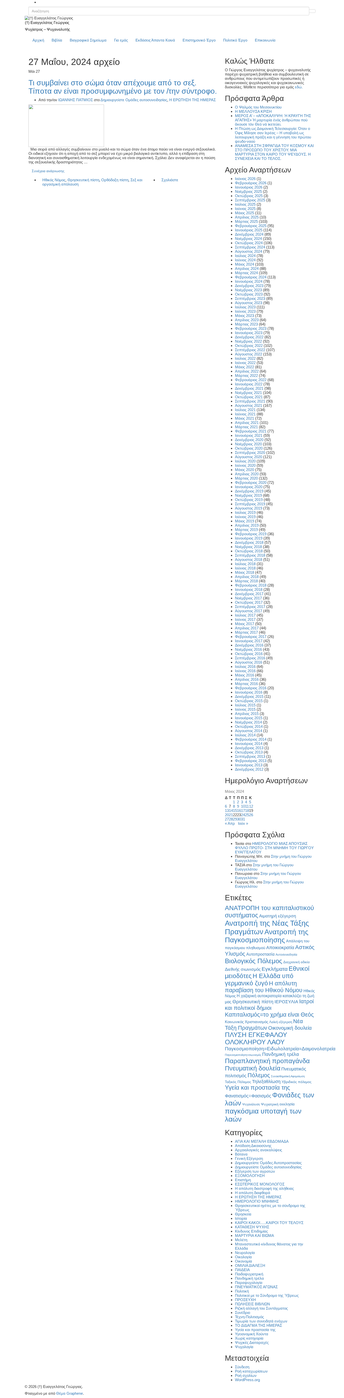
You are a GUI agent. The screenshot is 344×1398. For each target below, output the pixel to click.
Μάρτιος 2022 (246, 375)
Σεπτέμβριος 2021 (250, 401)
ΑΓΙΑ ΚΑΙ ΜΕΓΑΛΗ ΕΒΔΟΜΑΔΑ (262, 1141)
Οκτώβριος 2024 (249, 243)
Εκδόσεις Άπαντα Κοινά (155, 40)
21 (231, 815)
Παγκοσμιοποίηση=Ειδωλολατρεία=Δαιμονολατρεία (280, 1048)
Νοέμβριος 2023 (248, 290)
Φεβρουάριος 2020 (250, 482)
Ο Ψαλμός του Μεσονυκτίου (258, 107)
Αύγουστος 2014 (248, 731)
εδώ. (299, 87)
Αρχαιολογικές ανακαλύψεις (258, 1150)
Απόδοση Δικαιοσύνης (253, 1145)
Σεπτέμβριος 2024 (250, 247)
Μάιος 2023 (244, 315)
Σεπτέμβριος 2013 (250, 756)
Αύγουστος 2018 (248, 559)
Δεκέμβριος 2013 (249, 748)
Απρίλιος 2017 (247, 628)
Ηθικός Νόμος (53, 180)
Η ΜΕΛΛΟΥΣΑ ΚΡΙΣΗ (253, 111)
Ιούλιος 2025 (245, 204)
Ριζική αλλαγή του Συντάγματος (261, 1308)
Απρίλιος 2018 (247, 577)
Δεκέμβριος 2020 (249, 440)
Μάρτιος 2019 (246, 529)
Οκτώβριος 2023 (249, 294)
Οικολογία (243, 1257)
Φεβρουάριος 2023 (250, 328)
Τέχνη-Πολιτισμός (249, 1317)
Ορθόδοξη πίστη (114, 180)
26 (251, 815)
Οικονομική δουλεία (290, 1028)
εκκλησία (287, 1104)
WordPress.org (247, 1380)
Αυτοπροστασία (260, 954)
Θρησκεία (243, 1214)
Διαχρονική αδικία (296, 962)
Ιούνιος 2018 (245, 568)
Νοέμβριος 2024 (248, 238)
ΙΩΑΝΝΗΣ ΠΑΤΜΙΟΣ (75, 100)
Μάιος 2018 (244, 572)
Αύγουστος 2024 (248, 251)
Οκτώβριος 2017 (249, 602)
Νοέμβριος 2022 (248, 341)
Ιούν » (243, 823)
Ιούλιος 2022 (245, 358)
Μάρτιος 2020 (246, 478)
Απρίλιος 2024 (247, 268)
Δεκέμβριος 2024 (249, 234)
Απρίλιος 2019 (247, 525)
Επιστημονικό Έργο (199, 40)
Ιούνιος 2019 (245, 517)
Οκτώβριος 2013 (249, 752)
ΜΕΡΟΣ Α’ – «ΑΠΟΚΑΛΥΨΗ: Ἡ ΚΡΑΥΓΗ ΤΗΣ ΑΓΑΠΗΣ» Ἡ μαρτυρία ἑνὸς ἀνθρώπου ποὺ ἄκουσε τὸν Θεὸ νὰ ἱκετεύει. (273, 120)
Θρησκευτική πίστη (83, 180)
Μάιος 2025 (244, 213)
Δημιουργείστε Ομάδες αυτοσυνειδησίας (133, 100)
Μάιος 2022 (244, 367)
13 (227, 810)
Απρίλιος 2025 (247, 217)
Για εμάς (121, 40)
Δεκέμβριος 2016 (249, 645)
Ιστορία (241, 1218)
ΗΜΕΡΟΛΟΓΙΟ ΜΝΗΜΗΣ (257, 1201)
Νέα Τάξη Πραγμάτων (264, 1024)
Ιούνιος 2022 (245, 363)
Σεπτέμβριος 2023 (250, 298)
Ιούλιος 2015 (245, 705)
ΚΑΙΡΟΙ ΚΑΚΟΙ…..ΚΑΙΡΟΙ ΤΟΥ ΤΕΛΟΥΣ (269, 1223)
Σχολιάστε (169, 180)
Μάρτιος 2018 (246, 581)
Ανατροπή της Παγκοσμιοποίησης (266, 936)
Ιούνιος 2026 (245, 178)
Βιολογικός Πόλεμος (253, 961)
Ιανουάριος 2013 (248, 765)
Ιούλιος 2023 (245, 307)
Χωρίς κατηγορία (249, 1338)
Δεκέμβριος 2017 (249, 594)
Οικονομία (243, 1261)
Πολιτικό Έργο (235, 40)
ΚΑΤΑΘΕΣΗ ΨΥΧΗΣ (252, 1227)
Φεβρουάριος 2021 (250, 431)
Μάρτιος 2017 (246, 632)
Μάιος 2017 (244, 624)
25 (247, 815)
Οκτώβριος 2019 (249, 499)
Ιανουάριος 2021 (248, 435)
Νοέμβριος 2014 (248, 722)
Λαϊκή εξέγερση (280, 1022)
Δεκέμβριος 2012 (249, 769)
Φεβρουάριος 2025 (250, 226)
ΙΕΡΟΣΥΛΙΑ (286, 1001)
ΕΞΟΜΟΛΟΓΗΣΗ (250, 1175)
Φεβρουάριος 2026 (250, 183)
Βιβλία (57, 40)
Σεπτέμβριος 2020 (250, 452)
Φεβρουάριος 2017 (250, 636)
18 (247, 810)
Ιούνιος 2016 (245, 671)
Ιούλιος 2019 (245, 512)
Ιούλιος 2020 (245, 461)
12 (251, 806)
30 (239, 819)
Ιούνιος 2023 (245, 311)
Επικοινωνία (265, 40)
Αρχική (38, 40)
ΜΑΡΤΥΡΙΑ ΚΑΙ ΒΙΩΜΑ (254, 1235)
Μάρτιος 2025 (246, 221)
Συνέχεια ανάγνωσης (48, 171)
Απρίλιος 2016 (247, 679)
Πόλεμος (259, 1075)
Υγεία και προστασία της (257, 1087)
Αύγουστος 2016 (248, 662)
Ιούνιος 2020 (245, 465)
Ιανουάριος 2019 (248, 538)
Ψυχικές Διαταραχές (252, 1342)
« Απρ (230, 823)
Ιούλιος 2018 (245, 564)
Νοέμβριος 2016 (248, 649)
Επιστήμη (243, 1180)
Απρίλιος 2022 (247, 371)
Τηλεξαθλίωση (266, 1081)
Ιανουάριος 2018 (248, 589)
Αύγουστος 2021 (248, 405)
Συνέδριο (242, 1312)
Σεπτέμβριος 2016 (250, 658)
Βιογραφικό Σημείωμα (88, 40)
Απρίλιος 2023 (247, 320)
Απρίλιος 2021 (247, 422)
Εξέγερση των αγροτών (255, 1171)
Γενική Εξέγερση (249, 1158)
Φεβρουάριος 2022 (250, 380)
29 (235, 819)
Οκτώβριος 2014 (249, 726)
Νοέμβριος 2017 (248, 598)
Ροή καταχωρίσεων (251, 1371)
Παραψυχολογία (248, 1282)
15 (235, 810)
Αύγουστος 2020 (248, 457)
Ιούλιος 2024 (245, 256)
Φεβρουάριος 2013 (250, 761)
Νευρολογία (245, 1252)
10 (243, 806)
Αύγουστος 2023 (248, 303)
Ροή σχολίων (246, 1375)
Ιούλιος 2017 (245, 615)
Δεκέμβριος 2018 (249, 542)
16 (239, 810)
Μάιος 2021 (244, 418)
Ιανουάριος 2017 (248, 641)
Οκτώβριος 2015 (249, 701)
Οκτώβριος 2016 (249, 654)
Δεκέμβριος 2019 (249, 491)
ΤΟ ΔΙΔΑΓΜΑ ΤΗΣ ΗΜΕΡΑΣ (258, 1325)
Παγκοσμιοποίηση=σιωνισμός (243, 1054)
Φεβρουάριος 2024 (250, 277)
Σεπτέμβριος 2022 (250, 350)
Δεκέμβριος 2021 (249, 388)
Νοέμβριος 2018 (248, 547)
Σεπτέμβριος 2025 (250, 200)
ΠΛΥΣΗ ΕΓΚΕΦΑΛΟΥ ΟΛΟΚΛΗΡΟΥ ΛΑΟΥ (256, 1038)
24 (243, 815)
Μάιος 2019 (244, 521)
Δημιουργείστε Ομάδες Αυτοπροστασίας (268, 1163)
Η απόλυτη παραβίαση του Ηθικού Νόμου (263, 986)
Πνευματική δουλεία (252, 1068)
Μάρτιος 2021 (246, 427)
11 (247, 806)
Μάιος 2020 (244, 470)
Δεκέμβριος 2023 (249, 285)
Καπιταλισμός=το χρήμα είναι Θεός (269, 1014)
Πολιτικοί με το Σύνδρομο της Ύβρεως (267, 1295)
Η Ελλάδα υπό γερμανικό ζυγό (259, 979)
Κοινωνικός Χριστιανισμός (246, 1022)
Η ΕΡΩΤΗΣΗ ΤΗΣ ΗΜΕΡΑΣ (192, 100)
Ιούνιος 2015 (245, 709)
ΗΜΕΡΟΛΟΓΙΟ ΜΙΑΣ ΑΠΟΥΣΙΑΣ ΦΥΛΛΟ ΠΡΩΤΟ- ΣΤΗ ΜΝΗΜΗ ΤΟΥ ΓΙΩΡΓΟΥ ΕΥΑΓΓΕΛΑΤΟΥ (274, 847)
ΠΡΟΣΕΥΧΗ (245, 1300)
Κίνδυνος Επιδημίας (251, 1231)
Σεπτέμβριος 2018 (250, 555)
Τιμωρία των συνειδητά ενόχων (261, 1321)
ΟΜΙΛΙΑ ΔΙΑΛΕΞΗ (250, 1265)
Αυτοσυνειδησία (286, 954)
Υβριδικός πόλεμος (297, 1082)
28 (231, 819)
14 (231, 810)
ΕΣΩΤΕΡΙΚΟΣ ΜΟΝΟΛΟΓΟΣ (260, 1184)
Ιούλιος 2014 (245, 735)
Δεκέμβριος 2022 (249, 337)
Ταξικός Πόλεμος (238, 1082)
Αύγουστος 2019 (248, 508)
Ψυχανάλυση (251, 1104)
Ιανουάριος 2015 (248, 718)
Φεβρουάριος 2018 (250, 585)
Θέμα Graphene (69, 1393)
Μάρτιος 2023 (246, 324)
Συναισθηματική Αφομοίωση (288, 1076)
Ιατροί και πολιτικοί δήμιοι (269, 1004)
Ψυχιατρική (270, 1104)
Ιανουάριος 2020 (248, 487)
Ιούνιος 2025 (245, 208)
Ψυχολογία (244, 1347)
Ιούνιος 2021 (245, 414)
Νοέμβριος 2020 (248, 444)
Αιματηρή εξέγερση (277, 916)
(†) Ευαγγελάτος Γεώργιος (47, 22)
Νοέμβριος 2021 (248, 392)
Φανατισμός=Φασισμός (248, 1095)
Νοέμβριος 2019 (248, 495)
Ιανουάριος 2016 (248, 692)
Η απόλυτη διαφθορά (252, 1193)
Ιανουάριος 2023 (248, 333)
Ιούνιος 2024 (245, 260)
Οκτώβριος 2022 (249, 345)
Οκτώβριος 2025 (249, 196)
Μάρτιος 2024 (246, 273)
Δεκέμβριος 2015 (249, 696)
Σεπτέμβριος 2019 (250, 504)
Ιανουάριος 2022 (248, 384)
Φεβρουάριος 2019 (250, 534)
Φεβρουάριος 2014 (250, 739)
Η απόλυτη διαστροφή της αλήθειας (264, 1188)
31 (243, 819)
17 (243, 810)
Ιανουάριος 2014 (248, 743)
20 (227, 815)
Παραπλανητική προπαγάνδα (267, 1061)
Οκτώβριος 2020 (249, 448)
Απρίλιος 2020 (247, 474)
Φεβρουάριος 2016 (250, 688)
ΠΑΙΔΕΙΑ (242, 1270)
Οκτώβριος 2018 (249, 551)
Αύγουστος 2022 (248, 354)
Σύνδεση (242, 1367)
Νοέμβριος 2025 (248, 191)
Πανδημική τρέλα (280, 1054)
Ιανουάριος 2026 (248, 187)
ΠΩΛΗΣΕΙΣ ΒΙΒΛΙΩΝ (252, 1304)
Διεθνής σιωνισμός (243, 969)
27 (227, 819)
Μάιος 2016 (244, 675)
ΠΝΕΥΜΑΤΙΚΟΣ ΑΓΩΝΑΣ (256, 1287)
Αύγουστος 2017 (248, 611)
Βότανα (241, 1154)
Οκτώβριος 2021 (249, 397)
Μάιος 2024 (244, 264)
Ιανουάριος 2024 (248, 281)
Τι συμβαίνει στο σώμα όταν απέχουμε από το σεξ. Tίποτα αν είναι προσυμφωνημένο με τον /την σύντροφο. (122, 87)
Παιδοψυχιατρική (249, 1274)
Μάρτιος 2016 (246, 684)
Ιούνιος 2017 (245, 619)
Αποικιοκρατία (280, 947)
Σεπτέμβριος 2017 (250, 606)
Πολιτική (242, 1291)
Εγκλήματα (275, 969)
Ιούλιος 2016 (245, 666)
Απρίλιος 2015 (247, 713)
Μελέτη (241, 1240)
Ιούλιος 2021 (245, 410)
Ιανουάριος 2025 (248, 230)
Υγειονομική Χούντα (251, 1334)
